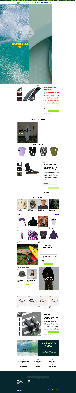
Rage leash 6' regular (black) (20, 241)
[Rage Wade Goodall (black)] (43, 235)
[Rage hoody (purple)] (54, 235)
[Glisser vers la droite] (39, 94)
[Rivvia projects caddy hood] (22, 204)
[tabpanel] (38, 229)
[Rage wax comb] (22, 221)
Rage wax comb (18, 228)
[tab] (18, 214)
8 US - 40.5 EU (46, 184)
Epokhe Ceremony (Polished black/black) (21, 307)
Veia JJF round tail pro (47, 260)
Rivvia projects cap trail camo (31, 210)
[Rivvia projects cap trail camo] (33, 204)
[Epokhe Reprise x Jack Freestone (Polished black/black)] (54, 301)
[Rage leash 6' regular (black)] (22, 235)
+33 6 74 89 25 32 (19, 383)
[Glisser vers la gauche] (24, 94)
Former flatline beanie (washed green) (31, 280)
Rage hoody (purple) (51, 241)
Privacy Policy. (43, 378)
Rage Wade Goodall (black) (41, 241)
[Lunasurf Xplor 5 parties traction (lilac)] (22, 151)
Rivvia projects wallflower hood (52, 210)
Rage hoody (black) (29, 228)
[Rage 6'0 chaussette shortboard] (33, 235)
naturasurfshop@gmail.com (20, 382)
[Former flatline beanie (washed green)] (32, 274)
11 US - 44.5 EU (46, 185)
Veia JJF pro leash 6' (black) (48, 256)
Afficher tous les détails (48, 113)
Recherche (29, 381)
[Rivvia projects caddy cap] (43, 204)
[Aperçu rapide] (26, 148)
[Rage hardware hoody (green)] (43, 221)
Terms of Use (40, 378)
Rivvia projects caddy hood (19, 210)
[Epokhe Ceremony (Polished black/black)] (22, 301)
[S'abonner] (48, 377)
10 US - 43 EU (55, 184)
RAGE (57, 214)
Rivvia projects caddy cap (41, 210)
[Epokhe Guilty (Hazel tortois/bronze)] (43, 301)
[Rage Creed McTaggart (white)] (54, 221)
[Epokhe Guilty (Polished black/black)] (33, 301)
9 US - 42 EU (50, 184)
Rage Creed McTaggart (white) (52, 228)
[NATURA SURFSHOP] (49, 278)
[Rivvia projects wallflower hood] (54, 204)
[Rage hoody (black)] (33, 221)
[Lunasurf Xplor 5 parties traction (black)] (33, 151)
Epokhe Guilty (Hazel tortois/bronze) (42, 307)
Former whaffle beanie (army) (20, 280)
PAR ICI (21, 133)
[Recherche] (55, 2)
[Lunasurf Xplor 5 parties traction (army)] (54, 151)
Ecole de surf (29, 382)
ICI (59, 82)
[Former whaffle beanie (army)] (22, 274)
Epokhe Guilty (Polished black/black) (31, 307)
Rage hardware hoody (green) (41, 228)
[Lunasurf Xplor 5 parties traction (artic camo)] (43, 151)
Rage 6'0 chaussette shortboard (31, 241)
